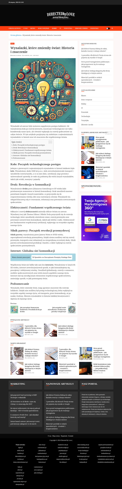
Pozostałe (94, 28)
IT (60, 28)
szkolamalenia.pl (106, 450)
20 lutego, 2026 (99, 372)
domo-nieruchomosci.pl (20, 462)
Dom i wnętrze (43, 28)
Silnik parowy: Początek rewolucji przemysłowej (32, 153)
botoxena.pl (42, 462)
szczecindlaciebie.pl (83, 447)
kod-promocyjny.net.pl (42, 456)
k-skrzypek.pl (83, 459)
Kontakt (70, 436)
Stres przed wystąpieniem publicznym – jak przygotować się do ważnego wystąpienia (95, 64)
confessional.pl (42, 453)
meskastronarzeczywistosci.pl (106, 456)
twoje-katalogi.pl (83, 450)
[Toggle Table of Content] (49, 142)
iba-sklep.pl (63, 462)
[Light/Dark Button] (108, 28)
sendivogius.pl (63, 456)
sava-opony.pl (38, 470)
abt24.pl (19, 470)
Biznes (32, 28)
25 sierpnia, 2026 (30, 357)
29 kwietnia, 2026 (99, 359)
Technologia (85, 116)
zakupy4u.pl (20, 475)
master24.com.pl (63, 444)
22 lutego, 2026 (101, 165)
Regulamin (64, 436)
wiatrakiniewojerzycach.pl (106, 459)
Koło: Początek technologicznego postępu (29, 145)
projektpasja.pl (63, 450)
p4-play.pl (20, 478)
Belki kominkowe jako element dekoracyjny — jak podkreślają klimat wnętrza (102, 367)
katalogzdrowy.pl (42, 459)
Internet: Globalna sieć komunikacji (27, 155)
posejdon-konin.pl (105, 447)
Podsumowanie (19, 158)
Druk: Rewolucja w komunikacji (25, 148)
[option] (96, 145)
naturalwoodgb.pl (63, 447)
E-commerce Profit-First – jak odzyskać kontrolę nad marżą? (24, 416)
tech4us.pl (20, 459)
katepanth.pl (83, 462)
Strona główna (15, 28)
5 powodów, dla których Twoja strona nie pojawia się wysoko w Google (33, 329)
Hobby (54, 28)
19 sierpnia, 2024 (27, 55)
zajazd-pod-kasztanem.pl (105, 444)
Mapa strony (56, 436)
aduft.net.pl (20, 450)
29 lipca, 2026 (29, 334)
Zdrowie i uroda (81, 28)
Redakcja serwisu (16, 55)
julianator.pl (42, 450)
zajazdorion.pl (20, 473)
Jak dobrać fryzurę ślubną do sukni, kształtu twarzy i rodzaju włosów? (103, 173)
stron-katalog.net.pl (83, 444)
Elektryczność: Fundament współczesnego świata (32, 150)
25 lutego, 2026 (64, 334)
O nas (25, 28)
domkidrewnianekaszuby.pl (106, 462)
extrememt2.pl (42, 447)
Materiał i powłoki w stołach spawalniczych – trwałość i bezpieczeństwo (91, 79)
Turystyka (68, 28)
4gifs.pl (20, 447)
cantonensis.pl (38, 467)
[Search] (112, 28)
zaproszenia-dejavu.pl (19, 481)
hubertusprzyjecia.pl (83, 456)
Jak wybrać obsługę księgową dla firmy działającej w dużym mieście (66, 329)
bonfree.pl (20, 453)
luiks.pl (20, 467)
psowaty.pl (63, 453)
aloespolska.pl (20, 484)
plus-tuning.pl (38, 473)
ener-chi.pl (42, 444)
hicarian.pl (83, 453)
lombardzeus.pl (105, 453)
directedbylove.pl (20, 456)
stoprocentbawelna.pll (63, 459)
